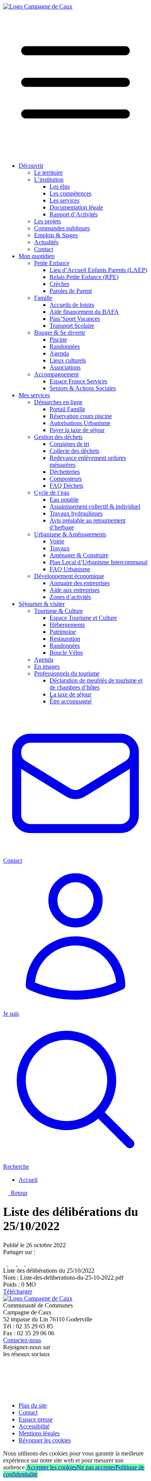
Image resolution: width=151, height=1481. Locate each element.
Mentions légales (39, 1433)
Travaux (60, 548)
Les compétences (70, 193)
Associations (65, 367)
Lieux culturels (68, 360)
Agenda (59, 353)
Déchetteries (65, 471)
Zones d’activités (70, 597)
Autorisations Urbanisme (80, 423)
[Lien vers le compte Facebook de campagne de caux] (5, 1367)
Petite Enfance (51, 263)
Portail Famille (67, 409)
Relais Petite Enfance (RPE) (84, 277)
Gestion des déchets (58, 437)
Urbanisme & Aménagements (70, 534)
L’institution (48, 179)
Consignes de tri (69, 444)
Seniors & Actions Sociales (83, 388)
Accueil (28, 1179)
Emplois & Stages (56, 235)
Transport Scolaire (72, 325)
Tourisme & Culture (58, 611)
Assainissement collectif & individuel (95, 506)
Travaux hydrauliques (76, 513)
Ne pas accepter (96, 1467)
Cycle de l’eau (51, 492)
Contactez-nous (22, 1340)
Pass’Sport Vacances (75, 318)
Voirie (57, 541)
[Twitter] (12, 1263)
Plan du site (33, 1405)
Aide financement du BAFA (84, 311)
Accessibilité (34, 1426)
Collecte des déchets (74, 451)
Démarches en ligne (58, 402)
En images (47, 666)
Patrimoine (63, 631)
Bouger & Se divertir (59, 332)
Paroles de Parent (71, 291)
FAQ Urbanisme (70, 569)
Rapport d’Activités (74, 214)
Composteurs (66, 478)
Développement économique (69, 576)
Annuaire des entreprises (80, 583)
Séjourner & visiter (42, 604)
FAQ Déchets (66, 485)
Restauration (65, 638)
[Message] (32, 1263)
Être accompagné (71, 701)
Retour (17, 1193)
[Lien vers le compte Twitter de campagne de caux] (7, 1375)
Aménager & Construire (79, 555)
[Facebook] (5, 1263)
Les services (64, 200)
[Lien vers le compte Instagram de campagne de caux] (7, 1384)
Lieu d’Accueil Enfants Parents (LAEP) (98, 270)
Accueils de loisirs (72, 304)
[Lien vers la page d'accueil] (37, 6)
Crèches (59, 284)
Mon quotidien (37, 256)
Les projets (47, 221)
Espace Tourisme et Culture (83, 618)
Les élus (60, 186)
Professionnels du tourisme (67, 673)
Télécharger (17, 1291)
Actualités (46, 242)
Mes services (34, 395)
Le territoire (48, 172)
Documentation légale (76, 207)
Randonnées (65, 346)
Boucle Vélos (66, 652)
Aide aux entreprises (75, 590)
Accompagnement (56, 374)
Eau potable (64, 499)
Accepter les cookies (51, 1467)
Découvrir (31, 165)
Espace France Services (78, 381)
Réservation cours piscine (81, 416)
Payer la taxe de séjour (77, 430)
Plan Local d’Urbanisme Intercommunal (99, 562)
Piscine (58, 339)
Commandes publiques (62, 228)
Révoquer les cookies (45, 1440)
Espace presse (36, 1419)
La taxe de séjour (70, 694)
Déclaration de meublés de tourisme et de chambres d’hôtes (96, 684)
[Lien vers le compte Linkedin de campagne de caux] (6, 1392)
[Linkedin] (21, 1263)
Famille (43, 297)
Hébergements (67, 624)
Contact (43, 249)
